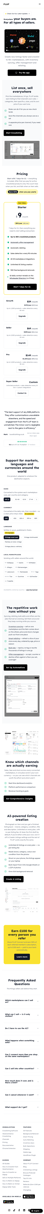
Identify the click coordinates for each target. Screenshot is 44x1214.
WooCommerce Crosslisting (7, 1135)
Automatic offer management (22, 242)
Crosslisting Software (10, 1131)
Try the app (24, 72)
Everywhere (8, 19)
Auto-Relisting (28, 1140)
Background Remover (31, 1134)
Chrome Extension (9, 1148)
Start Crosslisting (14, 133)
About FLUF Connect (30, 1164)
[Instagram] (9, 1210)
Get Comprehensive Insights (19, 798)
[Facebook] (19, 1210)
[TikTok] (14, 1210)
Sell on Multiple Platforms (11, 1178)
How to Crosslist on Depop (9, 1173)
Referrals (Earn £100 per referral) (32, 1186)
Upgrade (22, 316)
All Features (27, 1131)
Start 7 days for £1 (22, 287)
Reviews (26, 1181)
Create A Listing (13, 879)
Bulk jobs (12, 648)
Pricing (4, 1142)
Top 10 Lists (27, 1178)
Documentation (8, 1145)
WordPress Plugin (29, 1155)
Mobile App (27, 1152)
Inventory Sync (28, 1143)
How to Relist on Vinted (10, 1184)
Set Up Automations (15, 667)
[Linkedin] (24, 1210)
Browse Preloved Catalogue (29, 1174)
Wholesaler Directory (18, 278)
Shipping (26, 1149)
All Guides (6, 1164)
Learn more (22, 957)
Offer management (16, 654)
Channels (5, 1139)
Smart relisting (14, 638)
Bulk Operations (29, 1146)
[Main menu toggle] (39, 4)
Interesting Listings (30, 1170)
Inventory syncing (16, 626)
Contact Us (22, 393)
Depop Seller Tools (9, 1187)
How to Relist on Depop (10, 1181)
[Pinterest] (29, 1210)
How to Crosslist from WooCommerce (10, 1168)
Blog (25, 1167)
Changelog (27, 1190)
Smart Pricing (28, 1137)
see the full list (31, 590)
